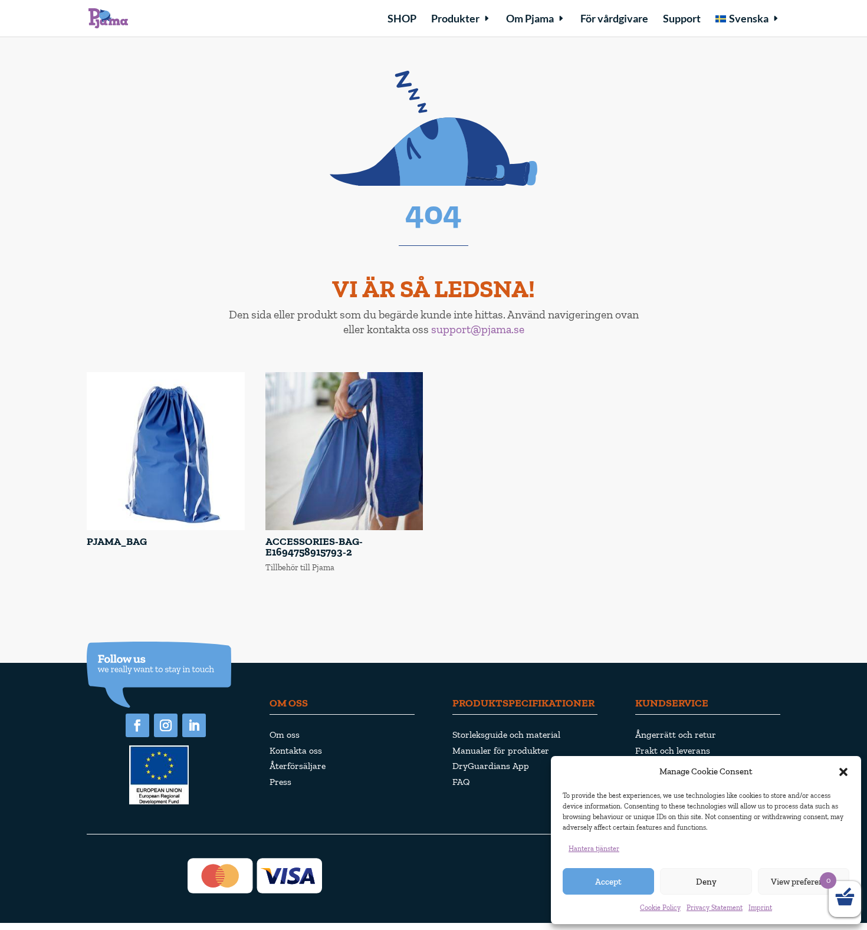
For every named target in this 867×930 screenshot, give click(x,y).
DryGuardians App (490, 765)
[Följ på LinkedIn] (194, 725)
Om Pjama (530, 19)
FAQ (461, 781)
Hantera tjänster (594, 848)
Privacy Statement (715, 907)
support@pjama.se (477, 329)
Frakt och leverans (672, 750)
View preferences (803, 881)
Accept (608, 881)
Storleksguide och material (506, 734)
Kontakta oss (296, 750)
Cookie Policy (660, 907)
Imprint (760, 907)
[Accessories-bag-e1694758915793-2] (344, 527)
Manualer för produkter (500, 750)
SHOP (401, 19)
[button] (843, 772)
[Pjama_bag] (166, 527)
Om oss (285, 734)
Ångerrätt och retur (675, 734)
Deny (706, 881)
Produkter (455, 19)
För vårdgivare (614, 19)
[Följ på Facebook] (137, 725)
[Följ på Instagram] (166, 725)
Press (280, 781)
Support (682, 19)
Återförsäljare (298, 765)
